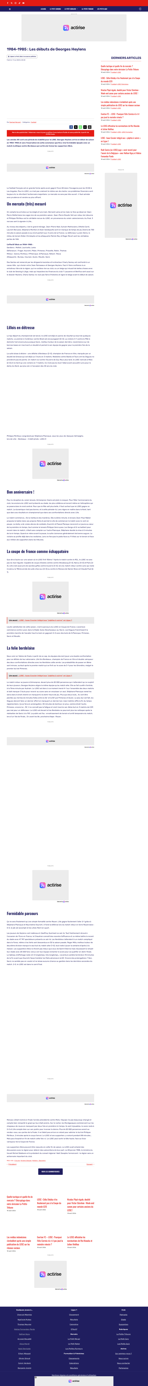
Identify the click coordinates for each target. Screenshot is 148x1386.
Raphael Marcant (15, 122)
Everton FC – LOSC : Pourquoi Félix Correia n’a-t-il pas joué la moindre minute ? (50, 1240)
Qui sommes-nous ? (123, 1354)
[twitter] (11, 3)
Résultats (74, 1368)
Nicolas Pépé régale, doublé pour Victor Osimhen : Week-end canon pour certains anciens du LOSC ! (80, 1205)
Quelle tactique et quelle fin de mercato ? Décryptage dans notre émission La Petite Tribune (20, 1202)
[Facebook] (71, 127)
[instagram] (15, 3)
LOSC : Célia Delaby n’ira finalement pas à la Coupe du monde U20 (49, 1203)
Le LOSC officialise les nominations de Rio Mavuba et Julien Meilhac (79, 1240)
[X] (75, 127)
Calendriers (74, 1363)
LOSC (119, 72)
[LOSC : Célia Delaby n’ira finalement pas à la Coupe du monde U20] (50, 1187)
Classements (74, 1358)
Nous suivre (123, 1358)
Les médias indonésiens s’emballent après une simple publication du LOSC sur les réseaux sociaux (19, 1242)
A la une (17, 1160)
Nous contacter (123, 1363)
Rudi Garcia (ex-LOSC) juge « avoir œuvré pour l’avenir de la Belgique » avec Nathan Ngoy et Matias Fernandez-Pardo (121, 153)
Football (33, 122)
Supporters (123, 1324)
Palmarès (123, 1315)
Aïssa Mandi (25, 1344)
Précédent (12, 1164)
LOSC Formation (127, 132)
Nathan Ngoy (24, 1334)
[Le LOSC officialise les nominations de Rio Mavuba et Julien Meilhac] (80, 1225)
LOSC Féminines (122, 84)
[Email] (85, 127)
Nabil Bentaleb (24, 1349)
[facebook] (8, 3)
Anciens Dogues (26, 1160)
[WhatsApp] (80, 127)
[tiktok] (19, 3)
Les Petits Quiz (123, 1344)
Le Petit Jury (123, 1339)
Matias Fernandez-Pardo (24, 1329)
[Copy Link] (89, 127)
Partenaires (123, 1368)
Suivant (90, 1164)
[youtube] (23, 3)
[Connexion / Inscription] (140, 9)
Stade (123, 1320)
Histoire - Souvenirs (39, 1160)
